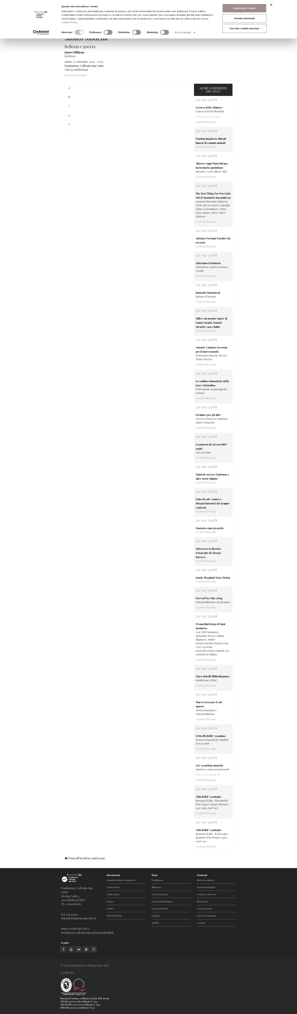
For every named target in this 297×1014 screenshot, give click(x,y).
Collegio (156, 915)
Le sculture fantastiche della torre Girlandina (212, 383)
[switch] (108, 32)
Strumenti (202, 875)
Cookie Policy (69, 22)
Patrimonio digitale (206, 887)
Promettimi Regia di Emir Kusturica (211, 626)
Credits (110, 908)
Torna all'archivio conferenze (86, 858)
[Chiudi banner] (271, 5)
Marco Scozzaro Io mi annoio (209, 704)
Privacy (110, 901)
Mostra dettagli (183, 32)
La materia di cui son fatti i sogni (211, 446)
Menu (154, 875)
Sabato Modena (86, 38)
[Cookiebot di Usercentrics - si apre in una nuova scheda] (41, 32)
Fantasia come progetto (210, 528)
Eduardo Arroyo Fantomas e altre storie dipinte (212, 476)
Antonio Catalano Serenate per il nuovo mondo (212, 349)
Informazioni (113, 875)
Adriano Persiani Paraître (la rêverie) (213, 240)
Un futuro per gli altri (208, 414)
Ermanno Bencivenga (208, 116)
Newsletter (202, 901)
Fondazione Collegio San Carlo (84, 66)
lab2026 (155, 922)
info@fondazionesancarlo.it (78, 918)
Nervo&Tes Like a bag (209, 598)
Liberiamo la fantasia (208, 263)
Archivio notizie (204, 908)
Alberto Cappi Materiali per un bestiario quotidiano (212, 165)
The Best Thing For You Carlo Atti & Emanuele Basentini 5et (213, 195)
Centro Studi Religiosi (162, 901)
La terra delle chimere (209, 107)
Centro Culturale (160, 894)
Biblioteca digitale (205, 880)
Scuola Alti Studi (160, 908)
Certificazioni (112, 887)
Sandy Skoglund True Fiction (213, 577)
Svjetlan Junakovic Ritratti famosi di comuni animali (211, 141)
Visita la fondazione (206, 915)
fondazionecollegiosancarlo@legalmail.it (87, 932)
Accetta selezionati (244, 18)
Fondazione (157, 880)
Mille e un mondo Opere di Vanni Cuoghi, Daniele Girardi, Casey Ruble (211, 322)
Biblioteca (156, 887)
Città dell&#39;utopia (208, 796)
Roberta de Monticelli (208, 774)
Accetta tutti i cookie (244, 8)
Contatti (201, 922)
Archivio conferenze (206, 894)
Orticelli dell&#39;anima (210, 736)
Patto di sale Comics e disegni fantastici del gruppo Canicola (212, 503)
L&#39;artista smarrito (209, 765)
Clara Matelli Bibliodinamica (213, 676)
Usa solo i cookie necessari (244, 28)
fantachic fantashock (208, 292)
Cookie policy (113, 894)
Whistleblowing (114, 915)
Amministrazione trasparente (120, 880)
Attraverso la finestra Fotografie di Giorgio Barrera (208, 553)
